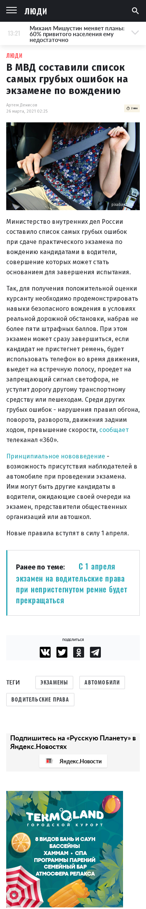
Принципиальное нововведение (55, 456)
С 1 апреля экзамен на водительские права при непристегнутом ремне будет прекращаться (71, 583)
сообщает (113, 430)
